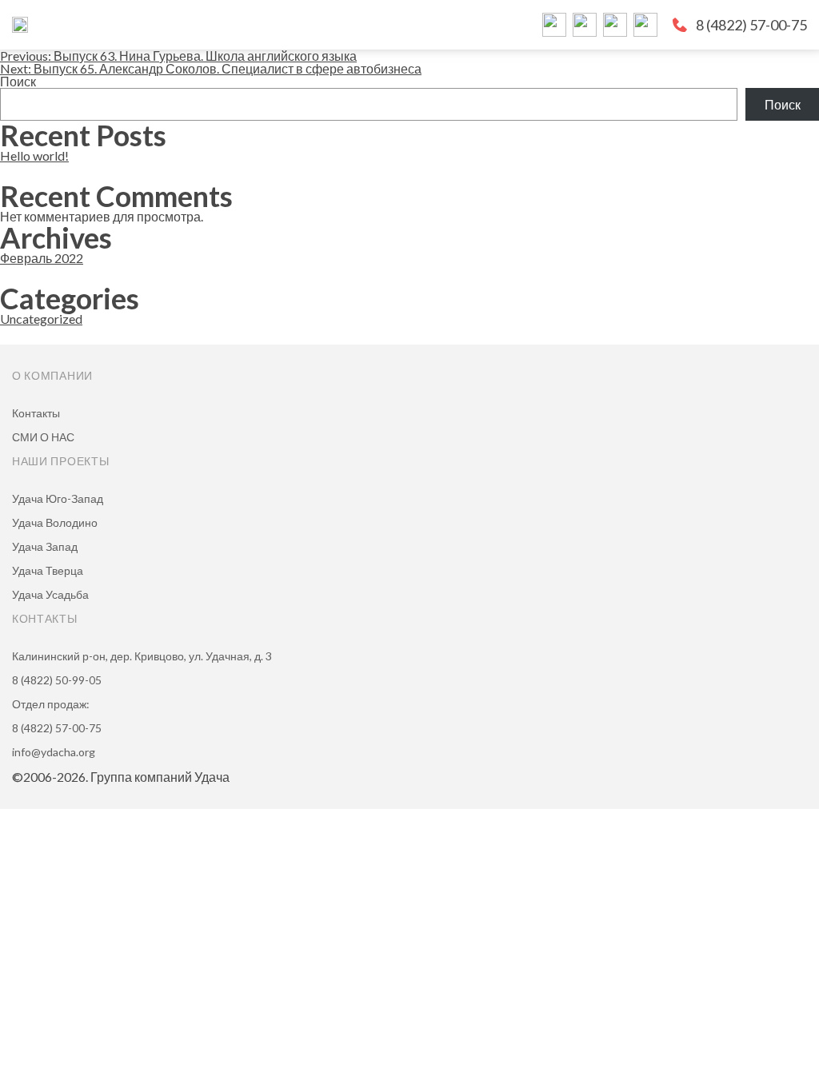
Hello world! (34, 155)
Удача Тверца (47, 570)
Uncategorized (41, 318)
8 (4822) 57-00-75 (751, 25)
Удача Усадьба (50, 594)
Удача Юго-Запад (57, 498)
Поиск (18, 81)
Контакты (36, 413)
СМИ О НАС (43, 437)
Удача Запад (45, 546)
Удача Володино (55, 522)
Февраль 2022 (41, 257)
